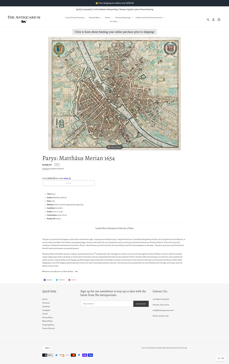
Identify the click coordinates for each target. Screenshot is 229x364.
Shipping (45, 169)
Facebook (46, 306)
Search (45, 299)
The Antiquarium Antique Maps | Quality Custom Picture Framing (166, 348)
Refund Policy (47, 321)
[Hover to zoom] (114, 93)
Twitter (45, 314)
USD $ (47, 348)
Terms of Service (48, 328)
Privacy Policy (47, 317)
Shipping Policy (48, 325)
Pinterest (46, 303)
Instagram (46, 310)
